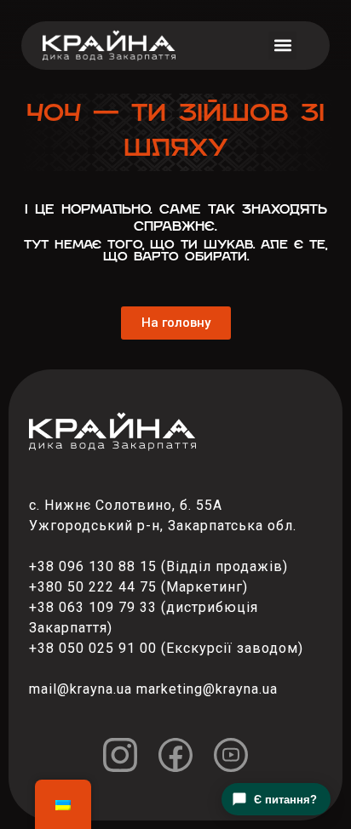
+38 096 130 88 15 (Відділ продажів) (158, 566)
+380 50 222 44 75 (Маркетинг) (138, 587)
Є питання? (285, 799)
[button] (282, 45)
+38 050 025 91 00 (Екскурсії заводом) (166, 648)
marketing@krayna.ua (207, 689)
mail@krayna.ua (80, 689)
